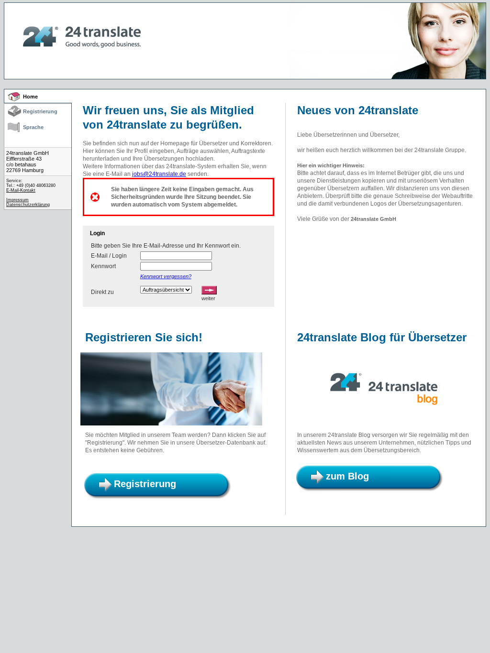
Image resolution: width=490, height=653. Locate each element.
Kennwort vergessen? (165, 276)
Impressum (17, 199)
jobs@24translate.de (159, 174)
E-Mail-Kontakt (20, 190)
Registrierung (40, 111)
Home (30, 96)
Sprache (33, 127)
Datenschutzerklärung (28, 204)
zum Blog (347, 476)
